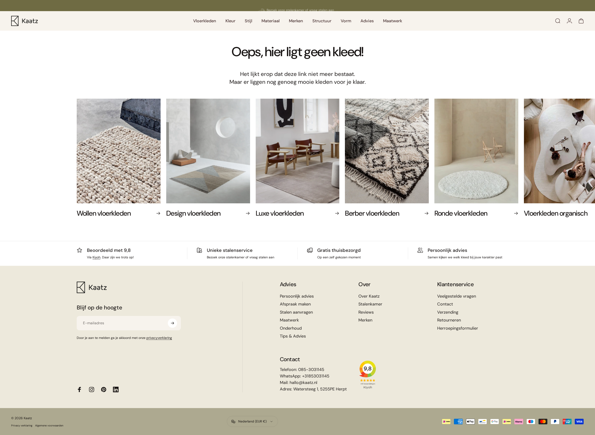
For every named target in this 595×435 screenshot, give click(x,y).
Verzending (447, 312)
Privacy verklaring (21, 425)
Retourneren (449, 320)
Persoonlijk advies (447, 250)
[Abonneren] (172, 323)
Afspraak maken (295, 304)
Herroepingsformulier (457, 328)
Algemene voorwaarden (49, 425)
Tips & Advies (293, 336)
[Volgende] (502, 162)
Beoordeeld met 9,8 (109, 250)
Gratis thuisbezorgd (339, 250)
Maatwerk (289, 320)
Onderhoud (291, 328)
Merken (365, 320)
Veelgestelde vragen (456, 296)
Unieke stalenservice (230, 250)
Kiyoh (96, 257)
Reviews (366, 312)
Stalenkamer (370, 304)
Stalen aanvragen (296, 312)
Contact (445, 304)
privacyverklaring (159, 338)
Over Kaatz (369, 296)
